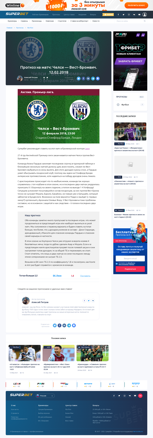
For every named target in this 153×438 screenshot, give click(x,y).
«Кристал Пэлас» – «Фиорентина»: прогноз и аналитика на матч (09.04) (129, 149)
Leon (87, 148)
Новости (95, 21)
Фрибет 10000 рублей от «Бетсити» (102, 421)
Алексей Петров (31, 77)
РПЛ (119, 177)
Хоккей (68, 417)
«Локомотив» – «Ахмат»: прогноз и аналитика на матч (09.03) (128, 182)
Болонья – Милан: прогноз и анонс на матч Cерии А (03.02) (129, 216)
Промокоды (37, 21)
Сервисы (24, 21)
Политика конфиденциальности (19, 418)
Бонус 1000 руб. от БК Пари (102, 413)
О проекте (15, 413)
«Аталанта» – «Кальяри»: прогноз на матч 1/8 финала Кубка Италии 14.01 (25, 366)
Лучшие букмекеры (45, 409)
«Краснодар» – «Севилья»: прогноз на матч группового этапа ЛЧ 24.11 (92, 365)
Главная (9, 28)
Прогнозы (56, 15)
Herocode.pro (138, 431)
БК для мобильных (45, 417)
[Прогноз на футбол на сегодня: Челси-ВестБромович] (98, 78)
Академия (82, 15)
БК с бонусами (43, 421)
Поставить (85, 276)
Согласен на (123, 263)
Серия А (120, 210)
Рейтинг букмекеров (40, 15)
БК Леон (57, 275)
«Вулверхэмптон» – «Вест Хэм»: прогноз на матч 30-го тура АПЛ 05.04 (57, 366)
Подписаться (130, 269)
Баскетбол (69, 413)
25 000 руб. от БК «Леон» (102, 409)
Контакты (15, 409)
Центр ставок (69, 15)
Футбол (30, 28)
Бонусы (93, 15)
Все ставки (69, 421)
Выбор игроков (44, 413)
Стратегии (62, 21)
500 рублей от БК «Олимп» (102, 417)
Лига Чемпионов (86, 347)
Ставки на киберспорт (79, 21)
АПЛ (48, 347)
